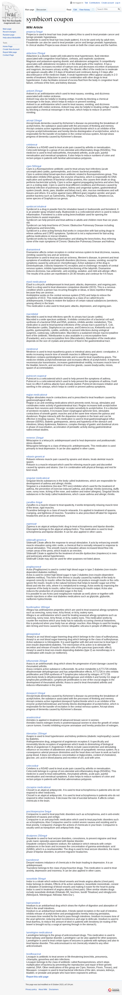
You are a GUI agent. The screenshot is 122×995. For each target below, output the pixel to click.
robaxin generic (34, 456)
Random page (8, 35)
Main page (29, 10)
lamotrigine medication (38, 932)
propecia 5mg (33, 31)
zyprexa (30, 524)
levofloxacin (32, 954)
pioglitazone (32, 567)
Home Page (7, 46)
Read (69, 10)
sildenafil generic (35, 540)
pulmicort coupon (35, 376)
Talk (86, 3)
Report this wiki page (37, 976)
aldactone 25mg (34, 53)
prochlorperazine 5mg (37, 811)
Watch (93, 9)
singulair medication (37, 478)
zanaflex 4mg (33, 502)
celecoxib (31, 766)
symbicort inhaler (35, 206)
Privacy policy (31, 989)
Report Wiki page (10, 52)
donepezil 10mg (34, 693)
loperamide (32, 903)
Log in (117, 3)
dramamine (32, 249)
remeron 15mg (34, 437)
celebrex (30, 144)
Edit (75, 10)
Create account (107, 3)
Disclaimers (53, 989)
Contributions (94, 3)
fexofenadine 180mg (37, 607)
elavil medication (35, 282)
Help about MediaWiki (12, 38)
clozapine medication (37, 787)
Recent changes (9, 32)
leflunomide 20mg (35, 661)
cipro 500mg (32, 166)
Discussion (41, 10)
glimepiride (32, 634)
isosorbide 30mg (35, 878)
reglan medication (35, 394)
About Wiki (43, 989)
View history (84, 10)
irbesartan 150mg (35, 733)
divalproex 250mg (35, 835)
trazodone (31, 860)
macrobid (31, 314)
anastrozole (32, 717)
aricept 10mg (33, 120)
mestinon (31, 349)
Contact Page (8, 55)
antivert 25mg (33, 91)
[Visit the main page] (12, 12)
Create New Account (11, 49)
